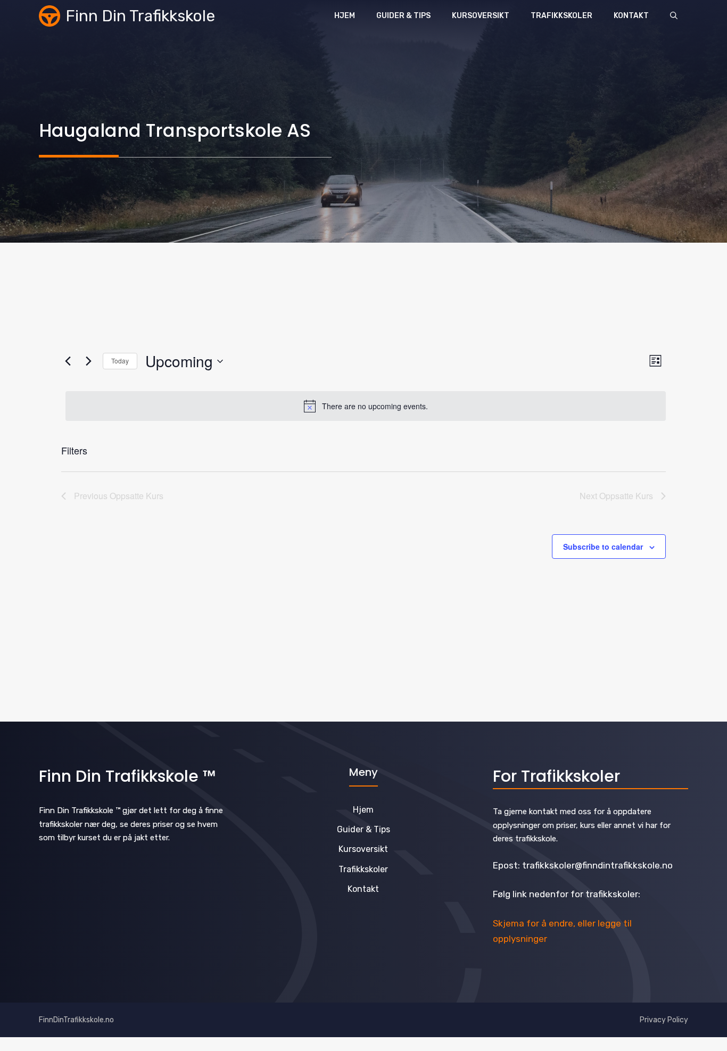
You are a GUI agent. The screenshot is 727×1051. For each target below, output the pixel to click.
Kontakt (631, 15)
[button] (673, 16)
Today (120, 360)
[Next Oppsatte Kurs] (88, 361)
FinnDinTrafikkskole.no (76, 1019)
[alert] (365, 406)
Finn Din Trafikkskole (140, 16)
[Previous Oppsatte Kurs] (67, 361)
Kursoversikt (480, 15)
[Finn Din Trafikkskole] (49, 16)
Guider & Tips (403, 15)
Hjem (344, 15)
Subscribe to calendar (603, 546)
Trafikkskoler (561, 15)
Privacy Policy (664, 1019)
